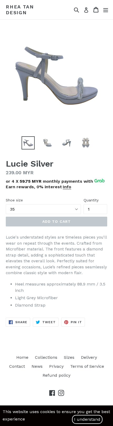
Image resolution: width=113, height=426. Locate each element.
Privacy (56, 366)
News (37, 366)
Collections (46, 357)
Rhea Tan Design (20, 9)
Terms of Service (87, 366)
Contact (17, 366)
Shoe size (14, 200)
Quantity (91, 200)
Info (67, 186)
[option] (28, 143)
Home (22, 357)
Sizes (69, 357)
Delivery (89, 357)
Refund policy (56, 375)
